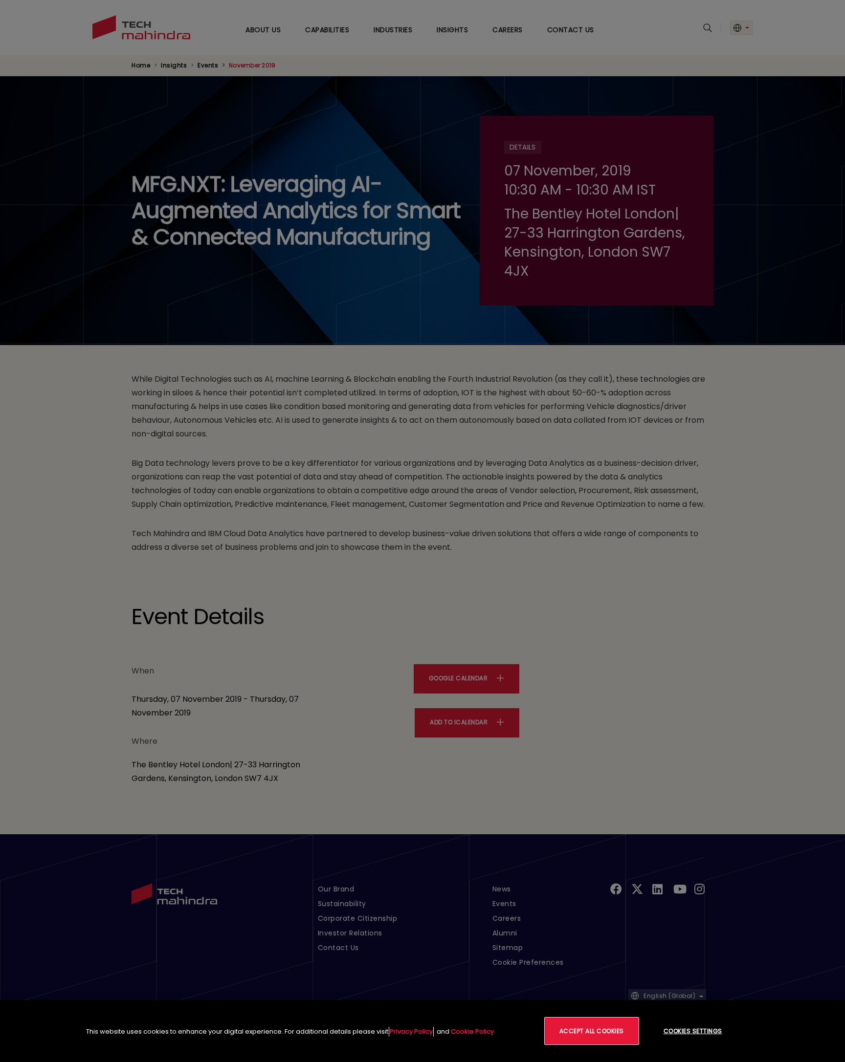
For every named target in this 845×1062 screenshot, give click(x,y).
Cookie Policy (472, 1031)
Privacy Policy (411, 1031)
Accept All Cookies (591, 1031)
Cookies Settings (693, 1031)
